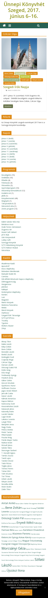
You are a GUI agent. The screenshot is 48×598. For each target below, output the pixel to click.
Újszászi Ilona (16, 570)
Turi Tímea (5, 476)
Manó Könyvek (7, 302)
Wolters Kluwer (7, 326)
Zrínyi (3, 328)
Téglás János (6, 466)
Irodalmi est (6, 193)
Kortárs (4, 294)
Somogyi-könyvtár (8, 242)
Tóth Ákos (24, 566)
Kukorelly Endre (7, 411)
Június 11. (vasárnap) (9, 151)
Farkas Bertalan (14, 527)
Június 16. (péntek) (8, 162)
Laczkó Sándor (7, 414)
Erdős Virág (5, 370)
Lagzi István (6, 417)
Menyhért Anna (7, 424)
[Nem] (45, 587)
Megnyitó (5, 201)
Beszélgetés (20, 73)
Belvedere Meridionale (10, 271)
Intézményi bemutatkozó (11, 190)
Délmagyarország (8, 281)
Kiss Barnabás (35, 534)
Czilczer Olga (31, 73)
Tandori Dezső (7, 461)
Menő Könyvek (7, 310)
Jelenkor (4, 287)
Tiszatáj (4, 320)
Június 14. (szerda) (8, 159)
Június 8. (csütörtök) (9, 143)
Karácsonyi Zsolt (8, 404)
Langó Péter (6, 422)
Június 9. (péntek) (8, 146)
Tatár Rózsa (6, 463)
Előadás (4, 180)
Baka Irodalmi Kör (14, 90)
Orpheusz (5, 313)
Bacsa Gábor (20, 503)
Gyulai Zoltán (37, 527)
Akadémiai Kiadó (8, 263)
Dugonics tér (25, 77)
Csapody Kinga (7, 360)
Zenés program (7, 209)
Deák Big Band (37, 515)
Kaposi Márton (7, 401)
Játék (3, 196)
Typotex (4, 323)
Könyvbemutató (7, 198)
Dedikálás (5, 177)
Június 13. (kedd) (7, 156)
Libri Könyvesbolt (8, 237)
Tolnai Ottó (6, 471)
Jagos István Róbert (9, 391)
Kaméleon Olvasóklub (33, 529)
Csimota (4, 276)
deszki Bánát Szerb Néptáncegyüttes (20, 515)
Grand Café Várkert (9, 232)
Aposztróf (5, 266)
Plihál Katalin (6, 435)
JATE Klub (5, 235)
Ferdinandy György (8, 375)
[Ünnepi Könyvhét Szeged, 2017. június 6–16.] (4, 25)
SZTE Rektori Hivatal (9, 248)
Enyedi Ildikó (25, 522)
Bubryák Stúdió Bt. (8, 274)
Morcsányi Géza (13, 548)
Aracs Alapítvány (8, 269)
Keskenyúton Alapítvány (10, 292)
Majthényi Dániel (36, 544)
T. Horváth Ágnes (8, 453)
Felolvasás (5, 183)
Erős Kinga (5, 372)
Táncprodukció (7, 203)
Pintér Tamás (6, 432)
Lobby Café (6, 240)
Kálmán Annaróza (8, 398)
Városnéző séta (7, 206)
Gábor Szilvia (6, 380)
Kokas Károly (25, 537)
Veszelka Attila (10, 83)
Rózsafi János (6, 445)
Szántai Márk (16, 566)
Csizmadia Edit (14, 512)
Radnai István (6, 442)
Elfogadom (24, 592)
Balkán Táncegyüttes (30, 503)
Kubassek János (7, 409)
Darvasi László (7, 365)
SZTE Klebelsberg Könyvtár (12, 245)
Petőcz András (7, 430)
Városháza (5, 250)
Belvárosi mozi (7, 224)
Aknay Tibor (6, 341)
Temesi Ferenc (7, 468)
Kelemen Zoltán (6, 534)
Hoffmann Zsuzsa (8, 388)
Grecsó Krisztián (7, 383)
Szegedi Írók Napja (16, 87)
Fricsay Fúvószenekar (26, 527)
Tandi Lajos (25, 80)
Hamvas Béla (7, 529)
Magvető (4, 300)
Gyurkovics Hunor (8, 385)
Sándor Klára (6, 448)
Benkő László (6, 354)
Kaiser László (6, 396)
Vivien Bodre (6, 487)
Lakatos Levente (8, 419)
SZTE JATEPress (7, 318)
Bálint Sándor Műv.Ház (10, 222)
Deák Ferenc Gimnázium (11, 227)
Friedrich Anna (7, 378)
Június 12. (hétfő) (8, 154)
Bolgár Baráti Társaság (29, 508)
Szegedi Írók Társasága (10, 315)
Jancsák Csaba (7, 393)
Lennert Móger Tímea (15, 541)
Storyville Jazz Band (25, 552)
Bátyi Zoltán (6, 347)
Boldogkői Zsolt (7, 357)
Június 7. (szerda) (8, 141)
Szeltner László (29, 560)
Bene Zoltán (9, 73)
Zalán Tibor (6, 489)
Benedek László (7, 352)
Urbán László (6, 479)
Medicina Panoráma (9, 305)
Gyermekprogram (8, 188)
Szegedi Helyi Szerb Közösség (29, 555)
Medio (4, 307)
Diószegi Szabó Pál (11, 77)
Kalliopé (4, 289)
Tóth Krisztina (7, 474)
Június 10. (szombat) (11, 80)
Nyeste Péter (30, 549)
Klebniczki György (9, 537)
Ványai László (37, 80)
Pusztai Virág (6, 437)
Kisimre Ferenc (22, 533)
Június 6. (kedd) (7, 138)
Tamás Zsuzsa (7, 455)
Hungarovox (6, 284)
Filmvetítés (5, 185)
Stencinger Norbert (9, 450)
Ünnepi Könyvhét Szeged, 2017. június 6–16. (24, 10)
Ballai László (6, 344)
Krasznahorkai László (9, 406)
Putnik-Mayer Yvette (9, 440)
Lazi (3, 297)
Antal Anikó (8, 503)
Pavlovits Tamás (13, 552)
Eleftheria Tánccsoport (8, 523)
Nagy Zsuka (6, 427)
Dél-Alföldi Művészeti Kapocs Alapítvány (17, 279)
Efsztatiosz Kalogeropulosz (32, 518)
